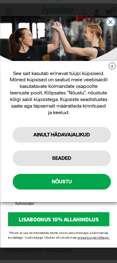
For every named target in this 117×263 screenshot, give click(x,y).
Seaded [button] (61, 158)
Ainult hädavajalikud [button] (61, 135)
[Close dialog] (110, 22)
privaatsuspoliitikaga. (93, 237)
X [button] (112, 66)
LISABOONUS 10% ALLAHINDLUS (59, 219)
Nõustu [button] (62, 182)
